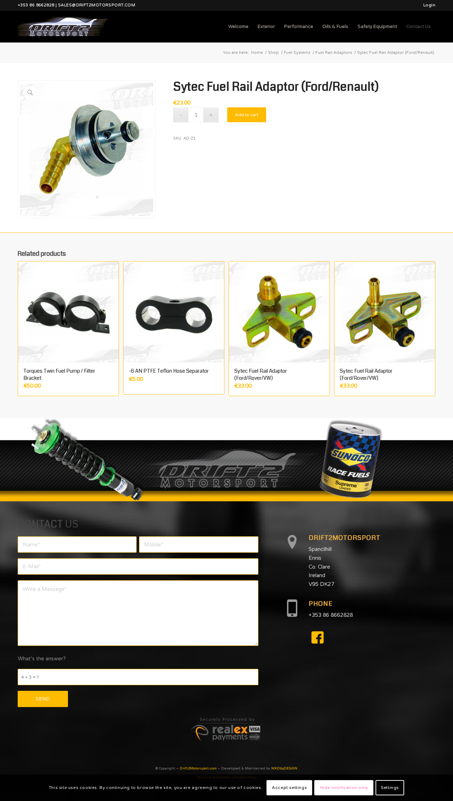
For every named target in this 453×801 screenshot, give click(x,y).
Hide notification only (344, 787)
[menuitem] (427, 5)
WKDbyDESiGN (284, 768)
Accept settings (289, 787)
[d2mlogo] (63, 26)
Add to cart (246, 114)
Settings (390, 787)
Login (429, 5)
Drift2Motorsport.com (198, 768)
